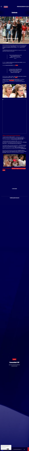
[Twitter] (18, 6)
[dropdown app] (25, 6)
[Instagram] (20, 6)
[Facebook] (17, 6)
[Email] (26, 6)
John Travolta (11, 80)
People (17, 65)
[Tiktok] (22, 6)
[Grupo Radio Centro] (24, 6)
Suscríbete (14, 359)
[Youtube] (21, 6)
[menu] (1, 7)
